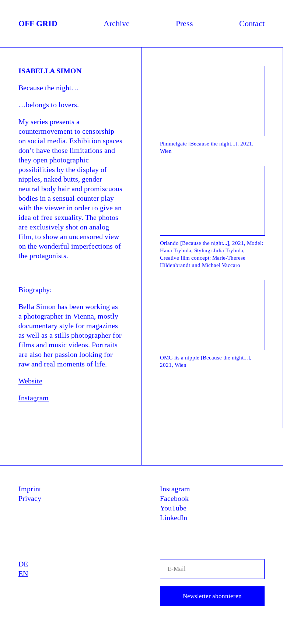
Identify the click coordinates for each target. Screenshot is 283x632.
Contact (252, 23)
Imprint (29, 489)
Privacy (29, 498)
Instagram (33, 398)
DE (23, 564)
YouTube (173, 508)
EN (23, 573)
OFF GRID (37, 23)
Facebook (174, 498)
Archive (117, 23)
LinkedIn (173, 517)
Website (30, 381)
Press (184, 23)
